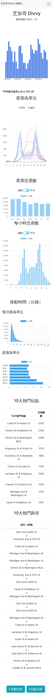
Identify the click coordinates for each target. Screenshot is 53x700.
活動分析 (17, 689)
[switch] (26, 190)
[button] (21, 107)
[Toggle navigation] (49, 4)
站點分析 (37, 689)
